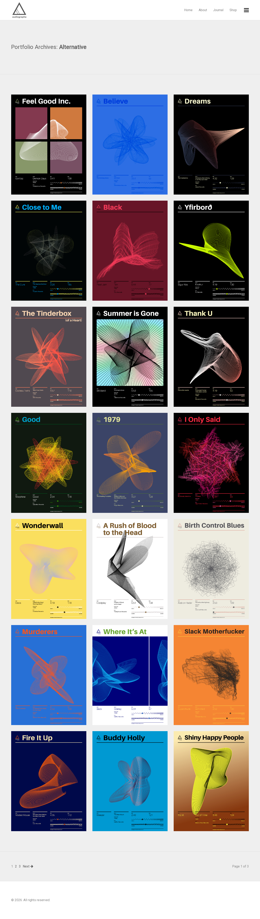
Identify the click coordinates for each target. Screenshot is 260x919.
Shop (233, 10)
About (203, 10)
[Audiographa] (27, 10)
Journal (218, 10)
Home (188, 10)
